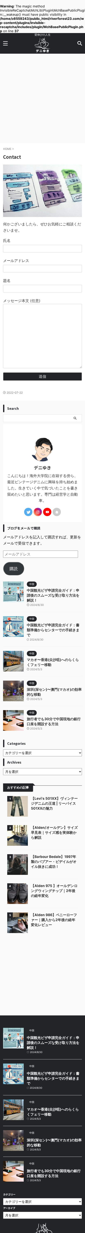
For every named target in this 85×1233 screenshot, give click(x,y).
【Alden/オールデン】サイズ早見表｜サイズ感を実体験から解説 (54, 833)
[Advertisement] (42, 98)
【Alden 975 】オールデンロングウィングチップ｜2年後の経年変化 (54, 891)
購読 (13, 568)
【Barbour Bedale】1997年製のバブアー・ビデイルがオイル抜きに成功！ (54, 862)
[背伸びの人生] (42, 50)
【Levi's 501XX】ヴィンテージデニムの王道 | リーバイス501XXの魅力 (54, 803)
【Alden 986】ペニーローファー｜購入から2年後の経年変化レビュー (54, 920)
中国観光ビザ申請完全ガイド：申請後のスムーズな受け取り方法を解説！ (53, 595)
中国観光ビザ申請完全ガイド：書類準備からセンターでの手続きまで (53, 630)
